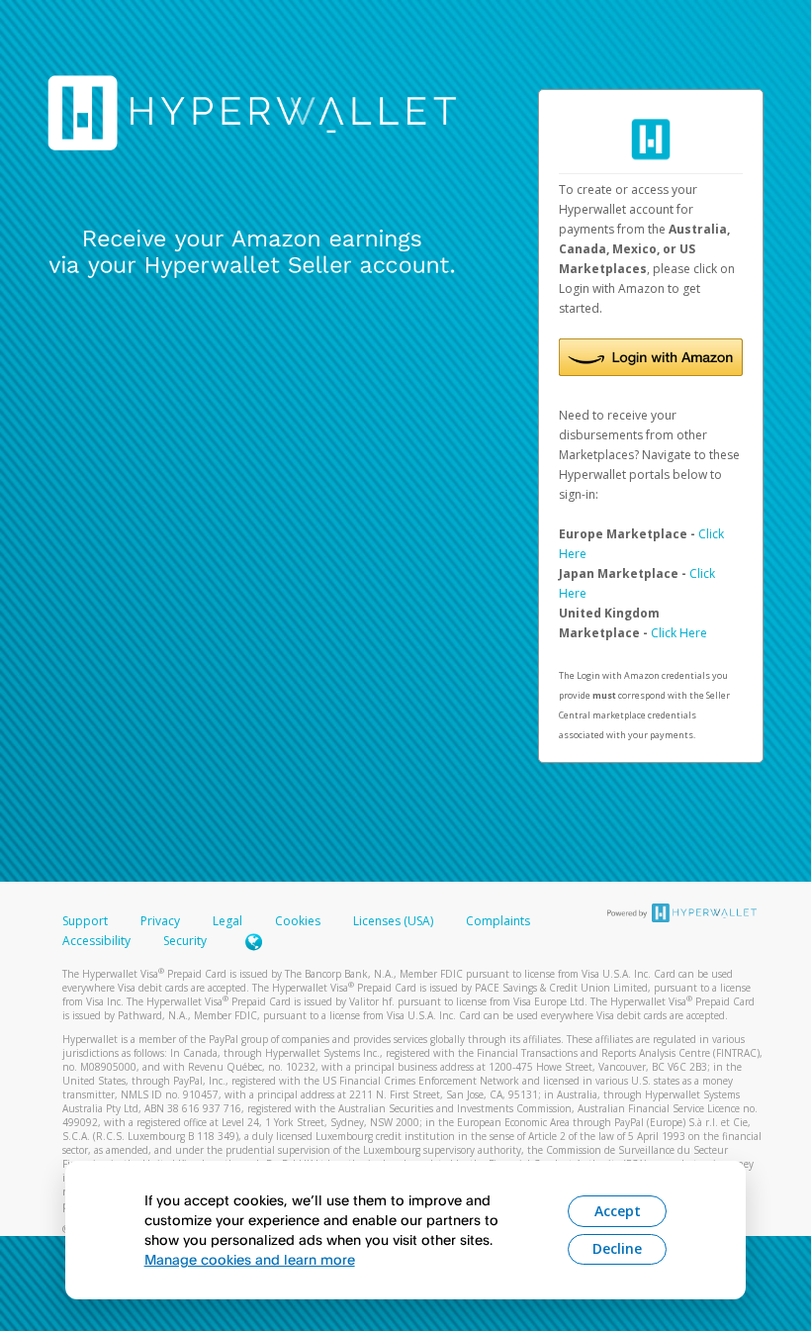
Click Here (679, 632)
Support (85, 920)
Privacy (160, 920)
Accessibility (96, 940)
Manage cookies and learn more (249, 1259)
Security (185, 940)
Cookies (297, 920)
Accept (617, 1210)
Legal (227, 920)
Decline (617, 1248)
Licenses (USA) (394, 920)
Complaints (498, 920)
